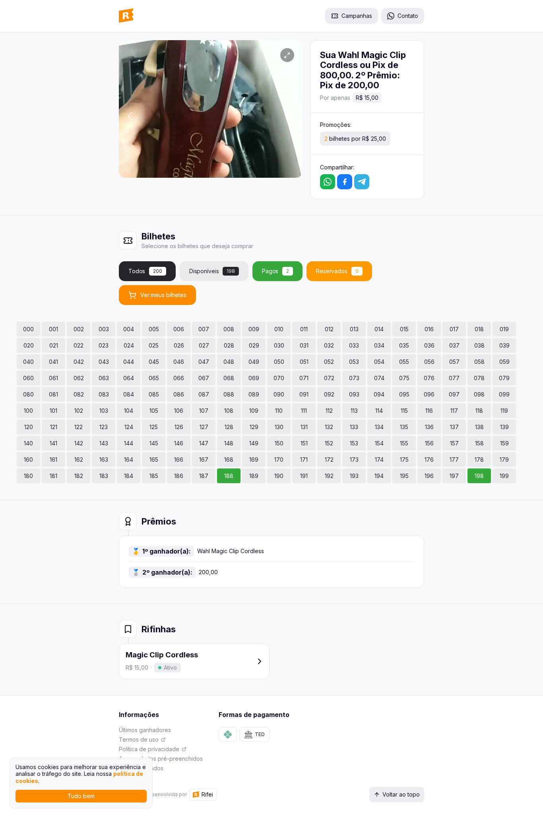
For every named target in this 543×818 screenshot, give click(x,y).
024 (129, 345)
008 (228, 329)
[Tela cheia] (287, 55)
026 (179, 345)
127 (204, 427)
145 (153, 443)
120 (28, 427)
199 (504, 475)
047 (203, 361)
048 (228, 361)
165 (153, 459)
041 (53, 361)
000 (28, 329)
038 (479, 345)
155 (404, 443)
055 (404, 361)
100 (28, 410)
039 (504, 345)
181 (53, 475)
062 (79, 378)
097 (454, 394)
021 (53, 345)
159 (504, 443)
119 (504, 410)
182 (78, 475)
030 (279, 345)
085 (154, 394)
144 (128, 443)
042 (79, 361)
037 (454, 345)
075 (404, 378)
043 (104, 361)
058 (479, 361)
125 (153, 427)
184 (128, 475)
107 (203, 410)
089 (253, 394)
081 (53, 394)
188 (228, 475)
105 (153, 410)
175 (404, 459)
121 (53, 427)
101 (53, 410)
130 (279, 427)
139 (504, 427)
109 (253, 410)
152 (329, 443)
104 (128, 410)
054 (379, 361)
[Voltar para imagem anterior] (130, 116)
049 (253, 361)
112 (329, 410)
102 (78, 410)
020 (28, 345)
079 (504, 378)
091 (303, 394)
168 (228, 459)
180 (28, 475)
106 (178, 410)
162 (78, 459)
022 (78, 345)
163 (103, 459)
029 (254, 345)
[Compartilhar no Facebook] (344, 181)
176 (429, 459)
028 (229, 345)
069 (253, 378)
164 (128, 459)
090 (278, 394)
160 (28, 459)
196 (429, 475)
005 (154, 329)
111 (304, 410)
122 (78, 427)
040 (28, 361)
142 (78, 443)
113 (354, 410)
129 (254, 427)
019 (504, 329)
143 (103, 443)
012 (329, 329)
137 (454, 427)
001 (53, 329)
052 (329, 361)
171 (304, 459)
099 (504, 394)
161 (53, 459)
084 (128, 394)
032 (329, 345)
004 (128, 329)
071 (303, 378)
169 (253, 459)
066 (178, 378)
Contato (408, 15)
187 (203, 475)
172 (329, 459)
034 (379, 345)
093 (354, 394)
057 (454, 361)
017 (454, 329)
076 (429, 378)
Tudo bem (81, 796)
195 (404, 475)
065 (154, 378)
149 (253, 443)
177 (454, 459)
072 (329, 378)
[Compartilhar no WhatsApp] (327, 181)
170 (278, 459)
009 (253, 329)
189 (253, 475)
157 (454, 443)
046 (178, 361)
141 (53, 443)
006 (178, 329)
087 (203, 394)
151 (304, 443)
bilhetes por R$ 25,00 (355, 138)
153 (354, 443)
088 (228, 394)
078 (479, 378)
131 (304, 427)
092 (329, 394)
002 (79, 329)
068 (228, 378)
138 (479, 427)
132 (329, 427)
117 (454, 410)
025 (154, 345)
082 (79, 394)
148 (228, 443)
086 (178, 394)
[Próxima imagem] (291, 116)
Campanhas (356, 15)
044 (128, 361)
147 (203, 443)
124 (128, 427)
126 (179, 427)
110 (279, 410)
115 (404, 410)
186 (178, 475)
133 (354, 427)
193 (354, 475)
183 (103, 475)
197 (454, 475)
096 (429, 394)
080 (28, 394)
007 (203, 329)
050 (279, 361)
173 (354, 459)
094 (379, 394)
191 (304, 475)
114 (379, 410)
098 (479, 394)
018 (479, 329)
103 (103, 410)
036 (429, 345)
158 (479, 443)
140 (28, 443)
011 (304, 329)
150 (279, 443)
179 (504, 459)
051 (304, 361)
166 (178, 459)
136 (429, 427)
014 (379, 329)
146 (178, 443)
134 (379, 427)
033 (354, 345)
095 (404, 394)
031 (304, 345)
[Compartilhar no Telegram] (361, 181)
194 (379, 475)
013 (354, 329)
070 (278, 378)
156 (429, 443)
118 (479, 410)
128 (229, 427)
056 (429, 361)
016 (429, 329)
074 (379, 378)
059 (504, 361)
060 (28, 378)
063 (104, 378)
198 (479, 475)
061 (53, 378)
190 (278, 475)
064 (128, 378)
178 (479, 459)
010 (278, 329)
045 (154, 361)
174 (379, 459)
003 (104, 329)
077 (454, 378)
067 (203, 378)
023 (104, 345)
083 (104, 394)
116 (429, 410)
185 (153, 475)
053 (354, 361)
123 (103, 427)
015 (404, 329)
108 (228, 410)
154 (379, 443)
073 (354, 378)
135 (404, 427)
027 (204, 345)
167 (203, 459)
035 (404, 345)
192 (329, 475)
